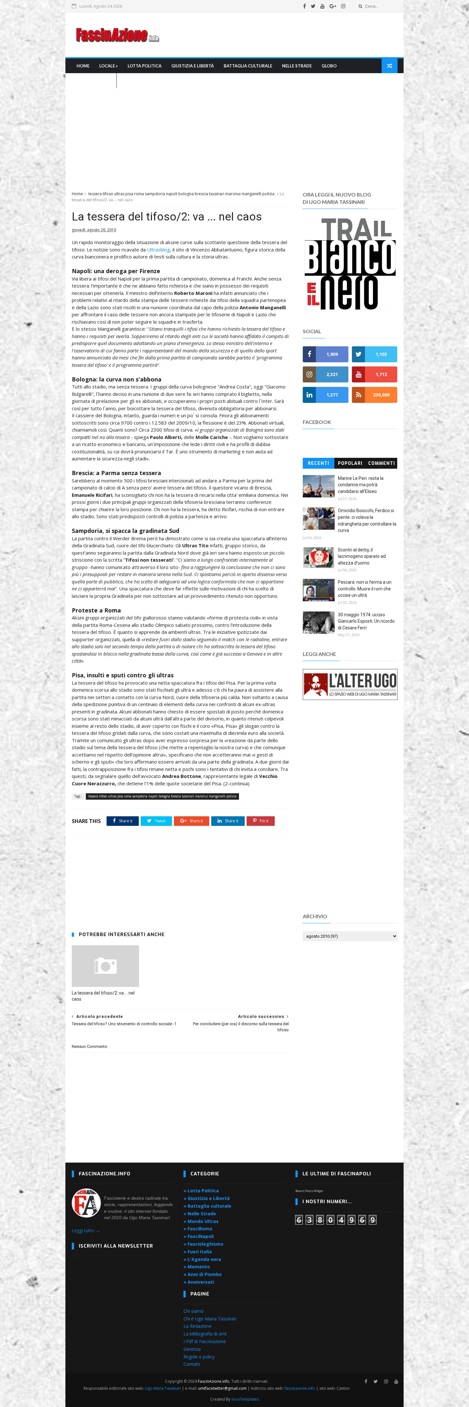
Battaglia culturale (248, 65)
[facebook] (304, 6)
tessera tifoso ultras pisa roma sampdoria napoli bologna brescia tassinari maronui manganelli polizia (181, 193)
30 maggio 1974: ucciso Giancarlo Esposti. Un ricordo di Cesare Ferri (366, 621)
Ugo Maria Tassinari (163, 1388)
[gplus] (333, 6)
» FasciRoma (197, 1229)
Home (83, 65)
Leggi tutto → (86, 1230)
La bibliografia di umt (205, 1334)
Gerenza (192, 1349)
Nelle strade (297, 65)
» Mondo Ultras (201, 1221)
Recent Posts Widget (309, 1191)
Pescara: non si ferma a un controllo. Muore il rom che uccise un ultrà (364, 589)
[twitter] (313, 6)
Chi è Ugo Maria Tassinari (209, 1319)
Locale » (108, 65)
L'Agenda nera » (94, 80)
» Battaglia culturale (207, 1206)
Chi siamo (193, 1311)
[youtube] (322, 6)
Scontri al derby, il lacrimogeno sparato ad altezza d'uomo (362, 556)
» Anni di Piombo (202, 1274)
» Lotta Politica (201, 1191)
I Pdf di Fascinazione (204, 1341)
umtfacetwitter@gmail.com (223, 1388)
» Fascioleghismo (203, 1244)
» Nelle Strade (199, 1214)
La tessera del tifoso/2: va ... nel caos (103, 996)
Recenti (318, 463)
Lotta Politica (144, 65)
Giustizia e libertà (192, 65)
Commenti (381, 463)
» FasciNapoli (198, 1236)
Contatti (191, 1364)
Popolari (350, 463)
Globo (329, 65)
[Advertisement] (281, 34)
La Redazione (197, 1326)
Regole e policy (199, 1357)
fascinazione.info (300, 1388)
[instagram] (343, 6)
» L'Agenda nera (202, 1259)
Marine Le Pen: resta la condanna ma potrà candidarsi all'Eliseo (360, 485)
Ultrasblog (158, 249)
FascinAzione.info (213, 1381)
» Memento (196, 1267)
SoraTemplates (245, 1399)
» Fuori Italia (197, 1252)
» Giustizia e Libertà (206, 1198)
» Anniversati (198, 1282)
